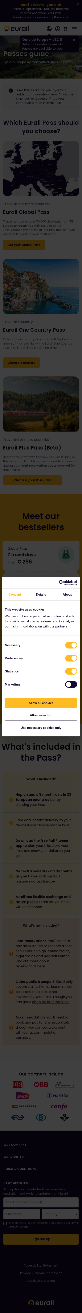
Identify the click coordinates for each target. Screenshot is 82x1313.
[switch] (71, 658)
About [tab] (67, 594)
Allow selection (41, 715)
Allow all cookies (41, 703)
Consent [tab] (14, 594)
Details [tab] (41, 594)
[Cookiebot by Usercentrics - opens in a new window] (59, 582)
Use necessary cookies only (41, 727)
